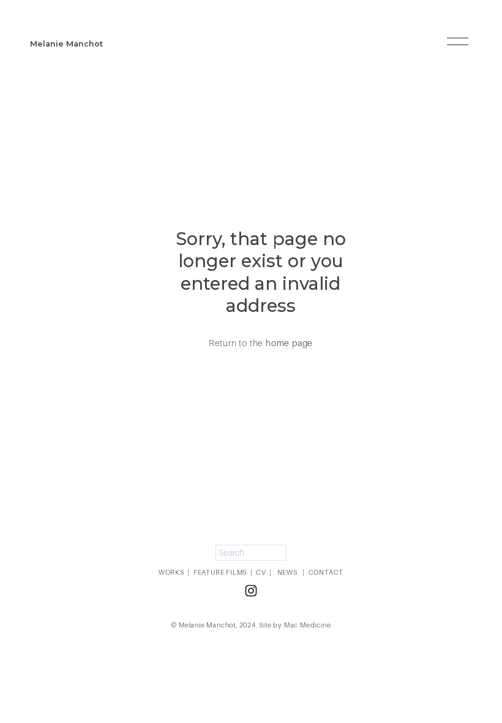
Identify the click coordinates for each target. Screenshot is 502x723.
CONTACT (326, 572)
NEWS (287, 572)
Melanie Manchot (66, 43)
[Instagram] (251, 591)
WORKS (171, 572)
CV (261, 572)
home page (289, 343)
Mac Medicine (307, 625)
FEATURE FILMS (220, 572)
